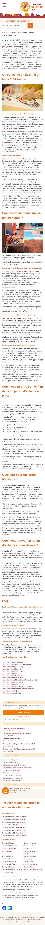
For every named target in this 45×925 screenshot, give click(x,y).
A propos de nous (8, 919)
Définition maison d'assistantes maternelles (17, 767)
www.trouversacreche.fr (23, 917)
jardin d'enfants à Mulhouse (12, 671)
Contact (10, 922)
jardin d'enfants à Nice (10, 673)
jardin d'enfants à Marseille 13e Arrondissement (19, 680)
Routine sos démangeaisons (11, 738)
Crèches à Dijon (27, 861)
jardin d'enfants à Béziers (11, 693)
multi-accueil (34, 381)
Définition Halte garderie (11, 760)
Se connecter (27, 716)
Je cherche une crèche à (17, 20)
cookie (39, 917)
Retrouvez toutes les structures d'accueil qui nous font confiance (20, 791)
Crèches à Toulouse (8, 843)
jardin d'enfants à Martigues (12, 682)
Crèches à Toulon (28, 867)
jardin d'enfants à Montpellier (13, 684)
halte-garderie (31, 530)
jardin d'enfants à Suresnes (12, 676)
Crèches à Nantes (28, 846)
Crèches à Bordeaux (29, 843)
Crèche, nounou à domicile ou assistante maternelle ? (19, 749)
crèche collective (25, 272)
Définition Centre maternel (12, 775)
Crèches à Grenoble (29, 856)
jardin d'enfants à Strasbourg (12, 662)
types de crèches (17, 893)
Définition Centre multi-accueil (13, 778)
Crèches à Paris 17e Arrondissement (14, 825)
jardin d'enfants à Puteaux (11, 669)
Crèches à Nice (7, 851)
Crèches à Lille (27, 848)
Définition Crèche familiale (12, 770)
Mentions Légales (21, 919)
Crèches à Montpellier (9, 848)
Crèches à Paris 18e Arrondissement (14, 819)
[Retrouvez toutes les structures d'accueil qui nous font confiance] (5, 790)
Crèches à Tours (7, 872)
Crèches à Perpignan (9, 861)
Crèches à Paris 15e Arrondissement (14, 816)
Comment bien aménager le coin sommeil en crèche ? (19, 744)
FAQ (33, 917)
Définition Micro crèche (10, 762)
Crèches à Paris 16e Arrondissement (14, 836)
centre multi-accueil (9, 532)
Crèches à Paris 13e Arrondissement (14, 822)
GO (30, 25)
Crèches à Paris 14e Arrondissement (14, 833)
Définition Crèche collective (12, 780)
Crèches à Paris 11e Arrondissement (14, 827)
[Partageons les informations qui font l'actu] (4, 908)
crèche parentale (11, 128)
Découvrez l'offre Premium (22, 720)
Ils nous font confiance (30, 922)
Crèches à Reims (8, 856)
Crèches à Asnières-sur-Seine (12, 870)
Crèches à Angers (28, 859)
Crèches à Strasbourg (9, 846)
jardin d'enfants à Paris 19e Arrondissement (18, 689)
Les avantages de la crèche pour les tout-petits (17, 733)
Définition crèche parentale (12, 773)
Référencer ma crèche (35, 919)
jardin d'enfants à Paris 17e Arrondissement (18, 687)
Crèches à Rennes (8, 859)
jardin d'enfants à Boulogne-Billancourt (17, 665)
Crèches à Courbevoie (9, 864)
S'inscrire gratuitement (24, 712)
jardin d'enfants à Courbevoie (13, 678)
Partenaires (17, 922)
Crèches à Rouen (8, 867)
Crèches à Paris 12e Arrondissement (14, 830)
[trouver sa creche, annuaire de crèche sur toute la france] (30, 6)
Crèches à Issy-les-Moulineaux (32, 870)
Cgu (43, 917)
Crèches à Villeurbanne (30, 864)
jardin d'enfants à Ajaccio (11, 691)
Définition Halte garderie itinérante (14, 765)
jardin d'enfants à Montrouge (12, 667)
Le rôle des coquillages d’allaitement (14, 728)
